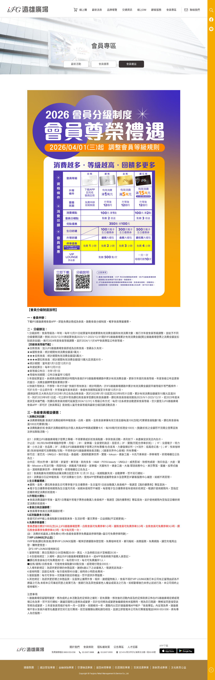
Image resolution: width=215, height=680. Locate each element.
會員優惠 (104, 64)
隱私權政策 (103, 647)
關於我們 (75, 647)
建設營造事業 (47, 667)
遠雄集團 (29, 667)
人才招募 (132, 647)
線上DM (141, 10)
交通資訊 (127, 10)
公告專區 (119, 647)
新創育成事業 (159, 667)
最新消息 (97, 10)
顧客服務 (156, 10)
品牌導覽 (112, 10)
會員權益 (131, 64)
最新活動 (76, 64)
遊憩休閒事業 (103, 667)
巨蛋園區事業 (122, 667)
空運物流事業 (85, 667)
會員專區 (171, 10)
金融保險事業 (66, 667)
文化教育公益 (178, 667)
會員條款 (88, 647)
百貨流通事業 (141, 667)
